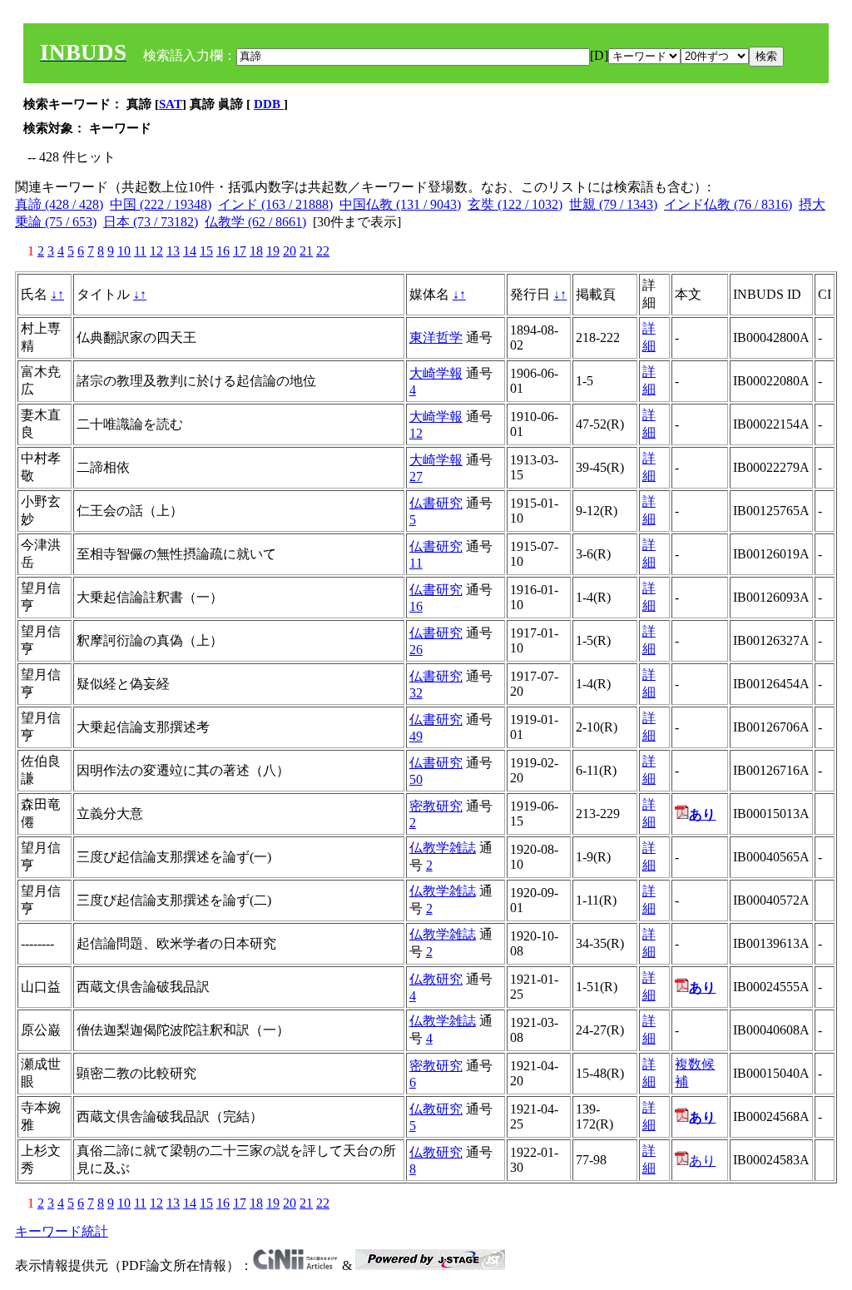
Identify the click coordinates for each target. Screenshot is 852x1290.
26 (416, 650)
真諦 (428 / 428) (59, 204)
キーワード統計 (61, 1231)
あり (702, 1161)
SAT (170, 104)
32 (416, 693)
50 (416, 779)
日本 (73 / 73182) (150, 222)
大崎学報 (436, 373)
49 (416, 736)
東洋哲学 (436, 337)
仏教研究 (436, 979)
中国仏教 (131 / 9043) (400, 204)
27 (416, 476)
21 (306, 251)
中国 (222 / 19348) (160, 204)
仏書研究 (436, 503)
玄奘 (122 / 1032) (515, 204)
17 (239, 251)
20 (289, 251)
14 (189, 251)
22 (322, 251)
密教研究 (436, 806)
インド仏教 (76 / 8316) (728, 204)
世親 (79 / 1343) (613, 204)
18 (256, 251)
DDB (269, 104)
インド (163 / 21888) (275, 204)
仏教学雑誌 (442, 848)
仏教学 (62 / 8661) (255, 222)
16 (223, 251)
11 (140, 251)
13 (173, 251)
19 (273, 251)
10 (124, 251)
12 (156, 251)
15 (206, 251)
